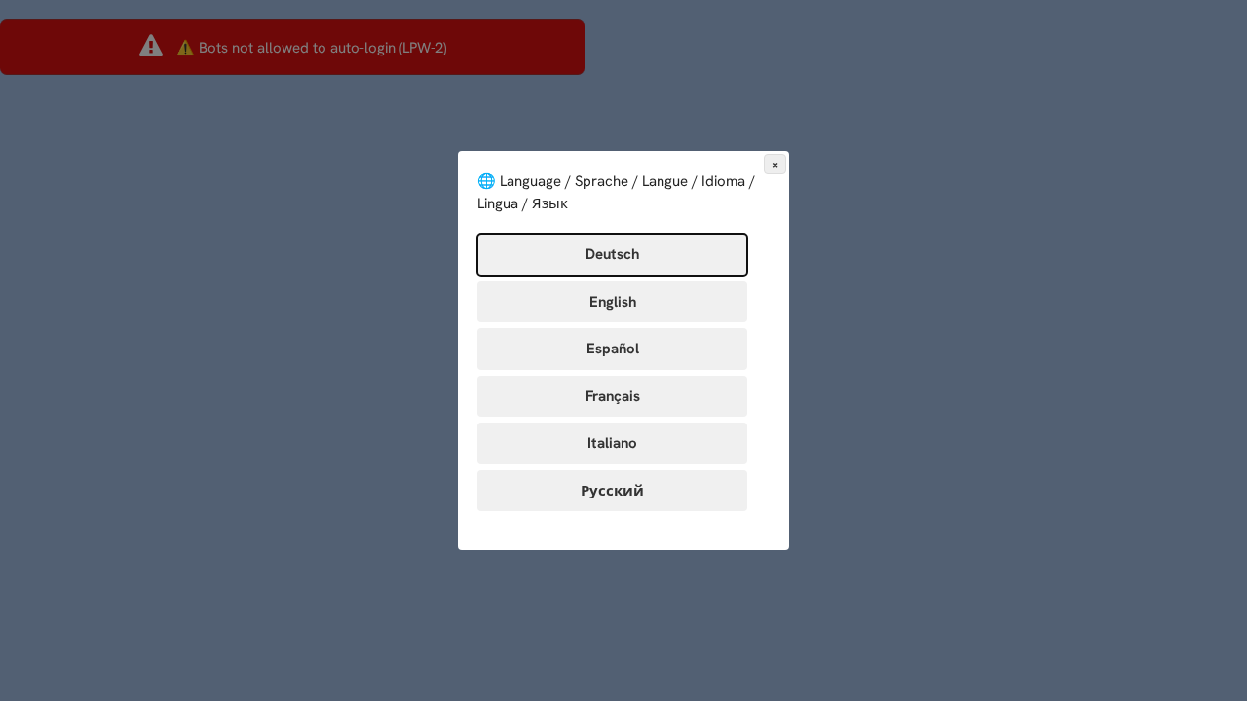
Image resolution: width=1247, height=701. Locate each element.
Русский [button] (612, 490)
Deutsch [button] (612, 254)
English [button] (612, 302)
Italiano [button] (612, 443)
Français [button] (613, 396)
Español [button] (612, 348)
